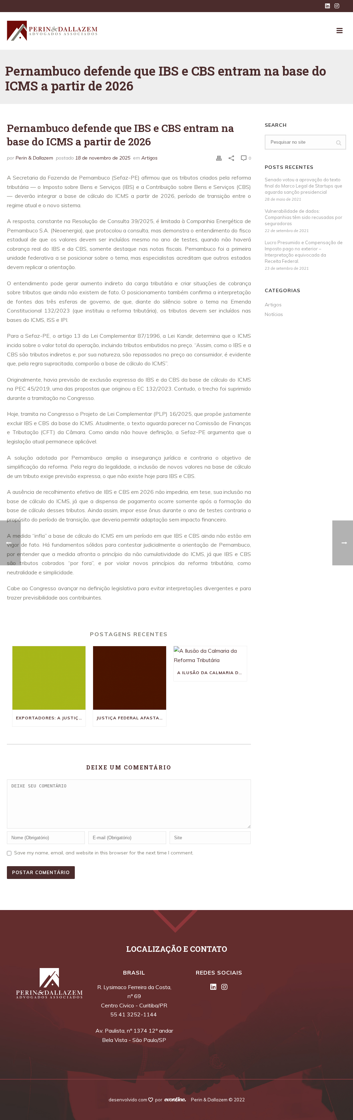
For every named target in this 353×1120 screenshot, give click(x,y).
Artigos (149, 158)
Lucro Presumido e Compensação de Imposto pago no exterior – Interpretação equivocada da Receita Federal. (304, 252)
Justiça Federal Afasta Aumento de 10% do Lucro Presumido (131, 717)
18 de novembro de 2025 (102, 158)
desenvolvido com (128, 1099)
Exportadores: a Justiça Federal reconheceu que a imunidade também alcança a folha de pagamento (50, 717)
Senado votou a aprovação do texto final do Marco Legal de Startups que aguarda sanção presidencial (303, 186)
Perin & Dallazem (34, 158)
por (159, 1099)
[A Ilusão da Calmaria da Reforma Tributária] (210, 655)
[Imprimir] (219, 157)
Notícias (274, 314)
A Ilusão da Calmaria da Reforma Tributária (212, 672)
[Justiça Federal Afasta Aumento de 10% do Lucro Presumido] (129, 678)
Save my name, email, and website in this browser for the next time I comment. (103, 853)
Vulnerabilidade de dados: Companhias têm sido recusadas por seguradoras (303, 217)
